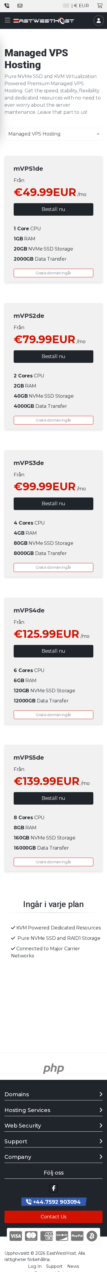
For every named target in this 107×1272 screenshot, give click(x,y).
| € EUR (79, 5)
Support (54, 1266)
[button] (7, 20)
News (73, 1266)
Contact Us (53, 1217)
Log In (34, 1266)
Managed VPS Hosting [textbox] (34, 134)
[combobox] (53, 134)
